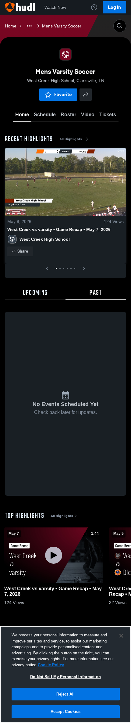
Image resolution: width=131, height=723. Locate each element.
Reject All (65, 694)
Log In (114, 7)
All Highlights (70, 139)
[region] (65, 674)
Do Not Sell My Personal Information (65, 676)
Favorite (63, 94)
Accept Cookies (65, 711)
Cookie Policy (51, 665)
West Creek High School (44, 239)
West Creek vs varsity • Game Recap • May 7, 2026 (59, 229)
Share (22, 251)
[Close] (121, 635)
